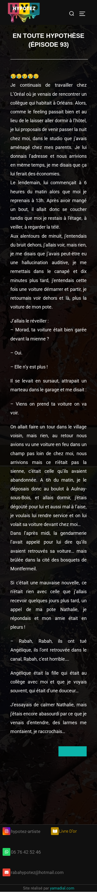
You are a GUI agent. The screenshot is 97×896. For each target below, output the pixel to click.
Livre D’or (68, 831)
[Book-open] (55, 831)
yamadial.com (62, 888)
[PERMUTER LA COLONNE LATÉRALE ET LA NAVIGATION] (84, 13)
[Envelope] (6, 872)
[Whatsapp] (6, 852)
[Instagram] (6, 831)
